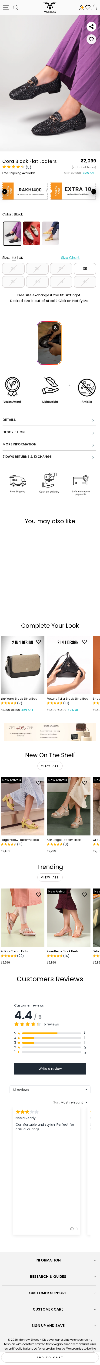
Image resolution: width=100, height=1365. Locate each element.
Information (48, 1260)
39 (13, 281)
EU (14, 257)
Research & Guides (48, 1276)
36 (37, 268)
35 (13, 268)
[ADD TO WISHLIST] (91, 39)
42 (85, 281)
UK (21, 257)
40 (37, 281)
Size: (41, 257)
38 (85, 268)
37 (61, 268)
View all (50, 766)
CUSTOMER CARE (48, 1309)
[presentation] (4, 192)
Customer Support (48, 1292)
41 (61, 281)
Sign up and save (48, 1325)
